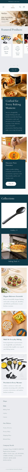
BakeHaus (11, 469)
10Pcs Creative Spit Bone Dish (17, 48)
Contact (5, 417)
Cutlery (13, 230)
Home (4, 405)
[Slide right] (17, 65)
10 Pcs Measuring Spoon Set (6, 48)
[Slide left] (10, 65)
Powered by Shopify (18, 469)
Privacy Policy (6, 431)
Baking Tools (13, 261)
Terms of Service (7, 428)
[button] (3, 7)
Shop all (11, 183)
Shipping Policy (7, 435)
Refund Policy (6, 439)
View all (14, 70)
